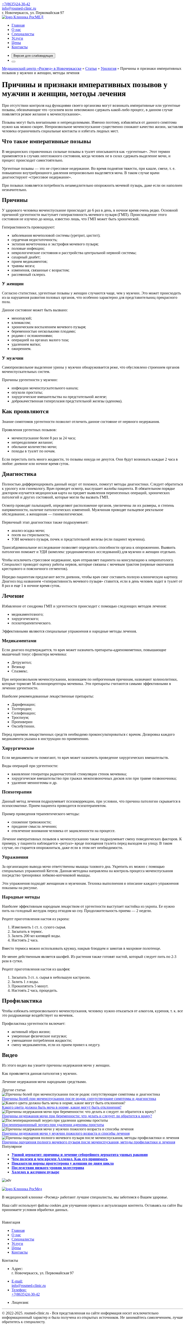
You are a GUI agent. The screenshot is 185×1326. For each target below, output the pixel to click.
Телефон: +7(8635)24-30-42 (26, 1292)
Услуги (17, 38)
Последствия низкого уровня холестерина (48, 1168)
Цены (16, 43)
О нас (16, 30)
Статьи (91, 68)
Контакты (20, 47)
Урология (108, 68)
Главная (18, 25)
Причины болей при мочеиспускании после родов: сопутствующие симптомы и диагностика (79, 1099)
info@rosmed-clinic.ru (19, 8)
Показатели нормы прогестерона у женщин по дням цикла (63, 1163)
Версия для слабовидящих (33, 55)
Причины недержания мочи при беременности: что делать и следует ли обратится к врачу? (77, 1116)
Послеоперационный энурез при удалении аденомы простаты (53, 1125)
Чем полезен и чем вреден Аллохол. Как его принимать (60, 1159)
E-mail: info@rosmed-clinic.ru (29, 1283)
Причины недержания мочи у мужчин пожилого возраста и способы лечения (66, 1133)
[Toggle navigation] (13, 61)
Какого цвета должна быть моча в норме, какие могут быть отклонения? (61, 1107)
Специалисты (23, 34)
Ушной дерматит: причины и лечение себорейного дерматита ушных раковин (80, 1155)
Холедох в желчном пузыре (35, 1172)
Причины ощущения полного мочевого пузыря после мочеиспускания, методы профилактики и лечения (88, 1142)
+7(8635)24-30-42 (16, 4)
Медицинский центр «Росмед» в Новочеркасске (41, 68)
